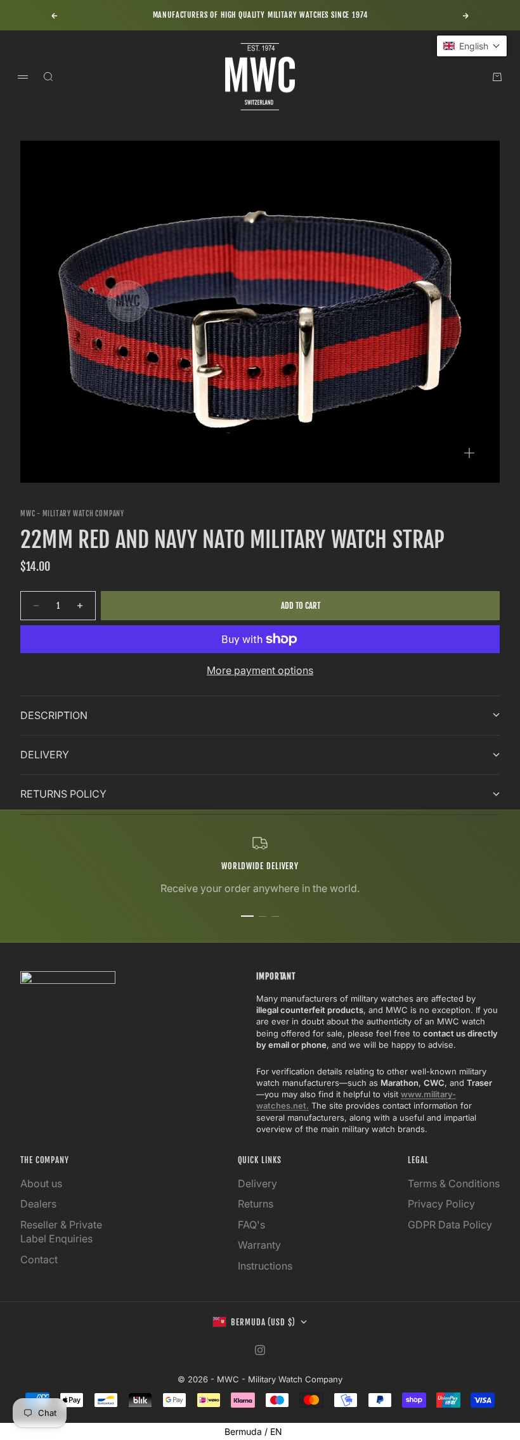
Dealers (38, 1203)
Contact (39, 1259)
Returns (255, 1203)
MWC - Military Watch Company (72, 513)
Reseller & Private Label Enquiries (61, 1231)
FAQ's (251, 1224)
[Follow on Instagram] (260, 1350)
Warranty (259, 1245)
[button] (472, 45)
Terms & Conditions (454, 1183)
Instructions (265, 1265)
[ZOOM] (469, 453)
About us (41, 1183)
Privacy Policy (441, 1203)
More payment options (260, 670)
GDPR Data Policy (450, 1224)
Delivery (257, 1183)
